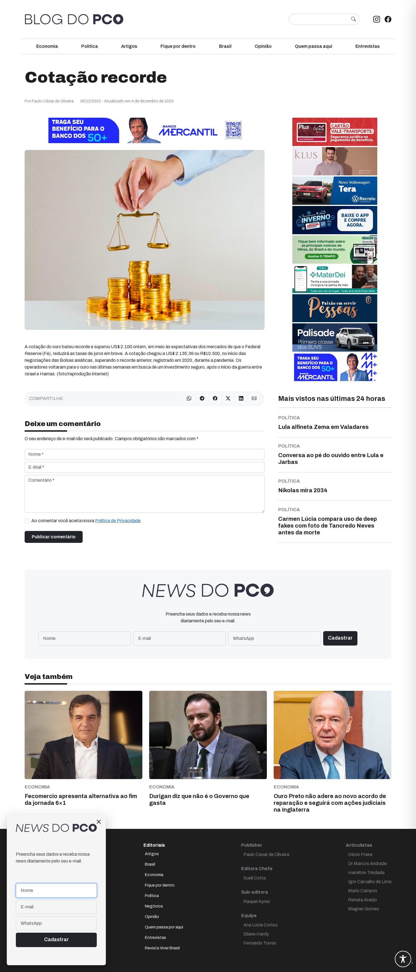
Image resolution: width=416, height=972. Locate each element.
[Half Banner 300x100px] (334, 366)
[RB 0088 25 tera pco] (334, 190)
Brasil (225, 46)
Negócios (154, 906)
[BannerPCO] (334, 160)
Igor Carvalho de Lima (369, 881)
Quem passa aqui (313, 46)
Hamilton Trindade (366, 872)
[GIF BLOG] (334, 131)
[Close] (99, 822)
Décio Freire (360, 854)
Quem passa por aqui (164, 927)
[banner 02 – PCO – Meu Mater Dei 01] (334, 278)
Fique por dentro (178, 46)
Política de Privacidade (118, 520)
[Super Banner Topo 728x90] (145, 130)
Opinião (263, 46)
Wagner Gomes (363, 908)
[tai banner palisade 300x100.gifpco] (334, 337)
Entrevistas (367, 46)
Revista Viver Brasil (162, 948)
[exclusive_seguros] (334, 308)
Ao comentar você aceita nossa (86, 520)
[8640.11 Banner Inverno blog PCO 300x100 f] (334, 219)
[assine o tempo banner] (334, 249)
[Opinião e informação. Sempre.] (74, 19)
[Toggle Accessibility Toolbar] (403, 959)
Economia (47, 46)
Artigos (129, 46)
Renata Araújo (362, 899)
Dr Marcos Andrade (367, 863)
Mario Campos (362, 890)
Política (89, 46)
